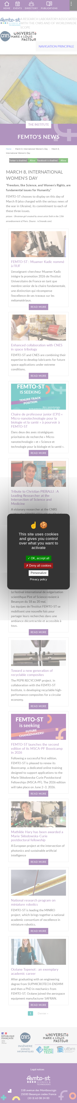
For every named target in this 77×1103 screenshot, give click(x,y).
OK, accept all (39, 558)
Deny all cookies (39, 565)
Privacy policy (38, 579)
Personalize (39, 573)
